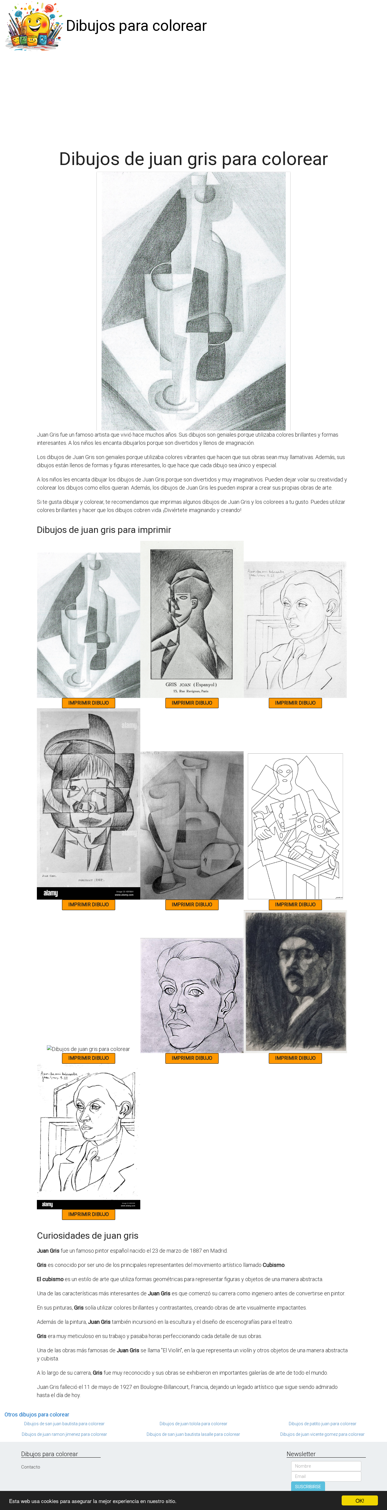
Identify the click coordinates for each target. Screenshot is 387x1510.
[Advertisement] (193, 97)
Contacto (30, 1467)
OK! (360, 1500)
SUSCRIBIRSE (308, 1486)
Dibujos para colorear (136, 26)
